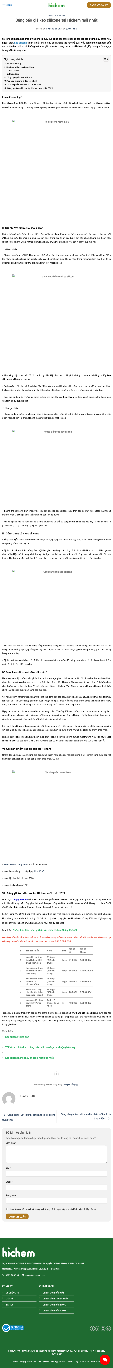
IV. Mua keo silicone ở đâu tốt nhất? (20, 80)
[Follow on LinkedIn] (103, 1328)
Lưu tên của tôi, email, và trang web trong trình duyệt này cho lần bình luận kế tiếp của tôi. (53, 1208)
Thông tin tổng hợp (56, 15)
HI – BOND (39, 871)
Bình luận (11, 1142)
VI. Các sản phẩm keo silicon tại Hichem (22, 84)
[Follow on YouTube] (108, 1328)
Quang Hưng (71, 29)
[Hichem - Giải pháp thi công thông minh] (56, 5)
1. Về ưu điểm (13, 70)
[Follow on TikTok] (97, 1328)
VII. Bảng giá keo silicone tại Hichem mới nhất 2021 (28, 87)
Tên (8, 1168)
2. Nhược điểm (13, 73)
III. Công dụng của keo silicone (18, 77)
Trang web (11, 1195)
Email (9, 1181)
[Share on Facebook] (56, 1074)
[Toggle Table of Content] (104, 59)
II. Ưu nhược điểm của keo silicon (19, 67)
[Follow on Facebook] (92, 1328)
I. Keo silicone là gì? (13, 63)
